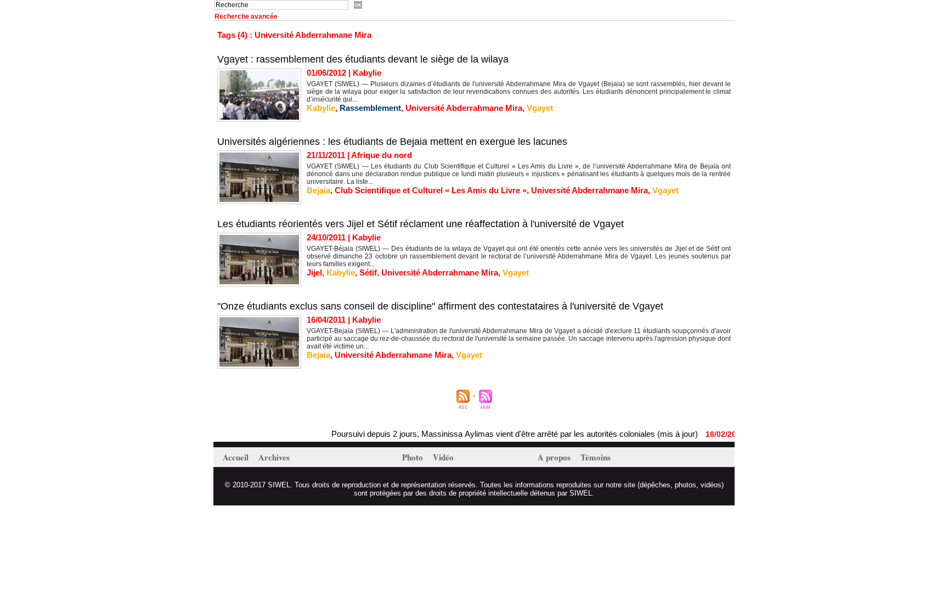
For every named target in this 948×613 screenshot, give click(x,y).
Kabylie (321, 108)
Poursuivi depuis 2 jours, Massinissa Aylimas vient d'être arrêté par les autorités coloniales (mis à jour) (499, 433)
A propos (555, 457)
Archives (274, 457)
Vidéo (443, 457)
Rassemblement (370, 108)
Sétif (368, 272)
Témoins (595, 457)
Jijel (314, 272)
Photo (413, 457)
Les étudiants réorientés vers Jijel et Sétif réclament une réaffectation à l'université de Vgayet (420, 223)
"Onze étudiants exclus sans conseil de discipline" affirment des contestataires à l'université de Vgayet (440, 306)
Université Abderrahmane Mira (463, 108)
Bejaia (318, 190)
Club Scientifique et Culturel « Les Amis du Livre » (431, 190)
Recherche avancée (246, 16)
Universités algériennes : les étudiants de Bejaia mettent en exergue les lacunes (392, 141)
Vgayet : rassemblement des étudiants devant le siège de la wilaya (363, 59)
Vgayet (540, 108)
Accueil (237, 457)
